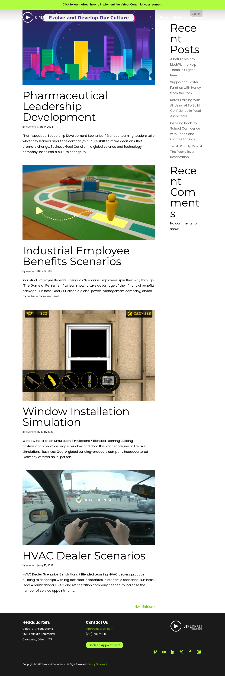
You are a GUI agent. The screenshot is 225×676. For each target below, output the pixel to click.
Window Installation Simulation (76, 416)
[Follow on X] (181, 652)
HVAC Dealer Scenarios (84, 555)
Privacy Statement (97, 664)
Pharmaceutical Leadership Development (65, 106)
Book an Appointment (105, 645)
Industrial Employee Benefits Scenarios (76, 256)
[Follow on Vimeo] (155, 652)
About (177, 17)
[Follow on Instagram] (198, 652)
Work (164, 17)
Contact (196, 17)
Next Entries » (145, 606)
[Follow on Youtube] (163, 652)
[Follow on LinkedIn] (172, 652)
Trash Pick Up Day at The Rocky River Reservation (186, 151)
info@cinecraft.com (99, 629)
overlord (31, 127)
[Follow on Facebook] (190, 652)
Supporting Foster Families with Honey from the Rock (185, 87)
